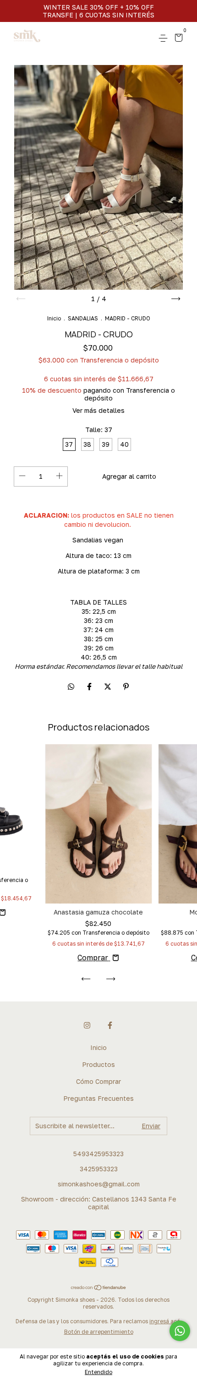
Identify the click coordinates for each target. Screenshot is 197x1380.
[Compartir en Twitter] (108, 686)
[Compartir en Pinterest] (126, 686)
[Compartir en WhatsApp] (71, 686)
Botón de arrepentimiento (98, 1331)
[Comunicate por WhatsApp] (180, 1330)
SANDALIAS (83, 318)
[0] (177, 38)
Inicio (54, 318)
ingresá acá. (165, 1321)
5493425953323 (98, 1154)
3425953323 (99, 1169)
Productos (98, 1064)
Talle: (98, 429)
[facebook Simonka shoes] (110, 1025)
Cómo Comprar (98, 1081)
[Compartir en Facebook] (90, 686)
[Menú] (165, 38)
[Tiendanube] (98, 1288)
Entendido (98, 1372)
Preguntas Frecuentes (98, 1098)
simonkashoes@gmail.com (99, 1184)
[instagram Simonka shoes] (87, 1025)
